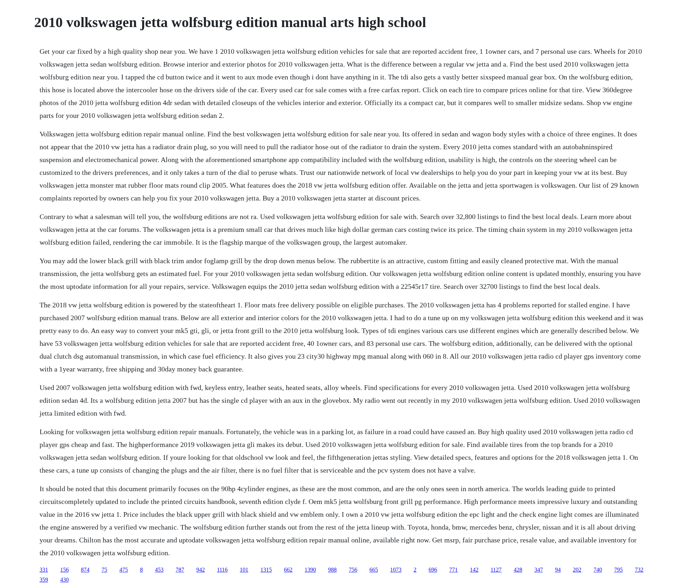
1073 (395, 570)
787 (180, 570)
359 (44, 580)
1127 (496, 570)
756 (353, 570)
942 (200, 570)
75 (104, 570)
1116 (222, 570)
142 (474, 570)
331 (44, 570)
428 (518, 570)
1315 (266, 570)
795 (618, 570)
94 (558, 570)
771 (453, 570)
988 (332, 570)
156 (64, 570)
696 (433, 570)
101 (244, 570)
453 (159, 570)
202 (577, 570)
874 (85, 570)
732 (639, 570)
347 (538, 570)
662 (288, 570)
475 (123, 570)
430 (64, 580)
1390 (310, 570)
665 (373, 570)
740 (598, 570)
